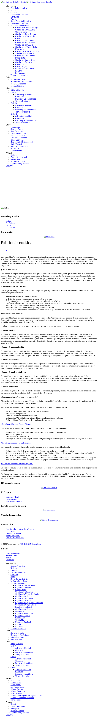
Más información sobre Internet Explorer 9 (17, 464)
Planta (13, 19)
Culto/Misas (10, 227)
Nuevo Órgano (11, 499)
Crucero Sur (20, 64)
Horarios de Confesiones (21, 82)
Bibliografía (15, 159)
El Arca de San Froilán (24, 69)
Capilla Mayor (21, 67)
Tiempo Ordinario (22, 101)
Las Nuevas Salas (18, 133)
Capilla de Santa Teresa (25, 34)
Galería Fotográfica (19, 8)
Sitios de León (11, 555)
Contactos (15, 17)
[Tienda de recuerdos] (49, 510)
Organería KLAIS (12, 497)
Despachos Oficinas (19, 15)
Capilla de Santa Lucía (25, 30)
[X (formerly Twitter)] (6, 251)
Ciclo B (14, 103)
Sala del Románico (19, 138)
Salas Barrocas (17, 140)
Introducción (16, 127)
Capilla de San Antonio (25, 56)
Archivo (9, 225)
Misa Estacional (17, 86)
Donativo (9, 166)
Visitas (8, 221)
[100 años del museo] (49, 488)
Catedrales (10, 560)
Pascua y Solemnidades (25, 99)
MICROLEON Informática (30, 544)
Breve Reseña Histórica (21, 21)
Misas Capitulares (18, 84)
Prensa (8, 558)
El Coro (18, 71)
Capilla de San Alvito (24, 45)
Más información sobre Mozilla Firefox (15, 443)
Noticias (14, 10)
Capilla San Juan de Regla (26, 28)
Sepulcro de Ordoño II (24, 54)
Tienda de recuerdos (19, 75)
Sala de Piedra (17, 129)
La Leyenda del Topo (19, 23)
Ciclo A (14, 92)
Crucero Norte (21, 32)
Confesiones (10, 223)
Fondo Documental (19, 157)
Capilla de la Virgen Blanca (27, 51)
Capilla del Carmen (23, 62)
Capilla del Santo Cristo (25, 60)
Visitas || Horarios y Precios (17, 164)
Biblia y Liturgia (17, 90)
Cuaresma (19, 97)
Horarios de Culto (18, 79)
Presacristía (20, 58)
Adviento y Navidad (23, 95)
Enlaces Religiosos (13, 553)
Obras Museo (16, 151)
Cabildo (14, 13)
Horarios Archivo (18, 162)
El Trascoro (20, 73)
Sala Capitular (17, 131)
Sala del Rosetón (18, 136)
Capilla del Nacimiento (25, 43)
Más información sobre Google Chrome (16, 424)
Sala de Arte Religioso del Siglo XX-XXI (22, 143)
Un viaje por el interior (20, 25)
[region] (49, 191)
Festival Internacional (14, 501)
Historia (14, 155)
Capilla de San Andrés (24, 41)
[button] (49, 199)
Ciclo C (14, 114)
